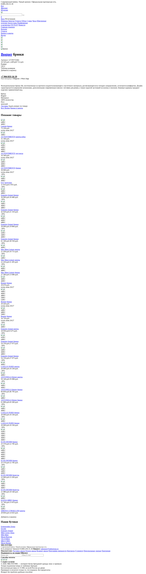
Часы (34, 21)
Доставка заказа (19, 551)
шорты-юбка (21, 137)
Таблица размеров (8, 68)
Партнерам (106, 551)
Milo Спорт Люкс (7, 533)
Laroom (4, 126)
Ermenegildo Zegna (8, 527)
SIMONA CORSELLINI (10, 511)
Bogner (6, 54)
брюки (9, 126)
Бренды (11, 21)
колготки (8, 183)
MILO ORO (5, 541)
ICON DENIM (6, 442)
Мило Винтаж (6, 537)
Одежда (18, 21)
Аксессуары (12, 23)
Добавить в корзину (8, 70)
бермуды (15, 475)
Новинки (4, 21)
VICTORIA (5, 539)
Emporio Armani (7, 195)
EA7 (2, 183)
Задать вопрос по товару (18, 106)
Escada (3, 529)
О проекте (79, 551)
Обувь (23, 21)
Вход (3, 19)
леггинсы (19, 153)
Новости (22, 25)
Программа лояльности (57, 551)
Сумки (29, 21)
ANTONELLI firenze (9, 377)
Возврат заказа (42, 551)
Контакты (71, 551)
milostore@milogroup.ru (50, 549)
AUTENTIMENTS (8, 137)
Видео (3, 35)
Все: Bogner (5, 108)
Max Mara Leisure (7, 249)
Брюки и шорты (16, 108)
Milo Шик (5, 535)
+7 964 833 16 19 (9, 76)
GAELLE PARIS (7, 366)
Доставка (4, 106)
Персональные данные (92, 551)
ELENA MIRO (6, 500)
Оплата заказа (30, 551)
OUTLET (14, 25)
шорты (17, 249)
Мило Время (6, 543)
